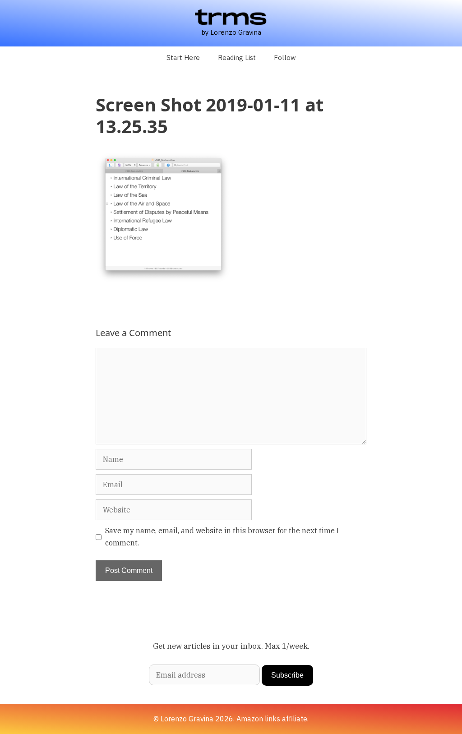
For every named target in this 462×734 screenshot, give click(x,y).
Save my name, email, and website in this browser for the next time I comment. (222, 536)
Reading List (237, 57)
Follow (285, 57)
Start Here (183, 57)
